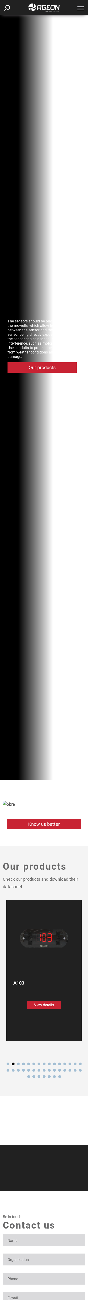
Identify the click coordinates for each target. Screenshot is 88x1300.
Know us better (44, 824)
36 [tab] (54, 1076)
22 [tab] (39, 1070)
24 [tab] (49, 1070)
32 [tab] (33, 1076)
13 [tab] (70, 1064)
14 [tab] (75, 1064)
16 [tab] (8, 1070)
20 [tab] (28, 1070)
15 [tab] (80, 1064)
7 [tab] (39, 1064)
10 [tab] (54, 1064)
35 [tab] (49, 1076)
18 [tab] (18, 1070)
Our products (42, 367)
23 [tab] (44, 1070)
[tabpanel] (44, 970)
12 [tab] (64, 1064)
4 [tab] (23, 1064)
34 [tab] (44, 1076)
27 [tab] (64, 1070)
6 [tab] (33, 1064)
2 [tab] (13, 1064)
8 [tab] (44, 1064)
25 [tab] (54, 1070)
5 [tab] (28, 1064)
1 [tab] (8, 1064)
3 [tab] (18, 1064)
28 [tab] (70, 1070)
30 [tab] (80, 1070)
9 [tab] (49, 1064)
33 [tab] (39, 1076)
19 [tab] (23, 1070)
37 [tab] (59, 1076)
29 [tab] (75, 1070)
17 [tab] (13, 1070)
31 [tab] (28, 1076)
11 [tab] (59, 1064)
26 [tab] (59, 1070)
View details (44, 1005)
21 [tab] (33, 1070)
